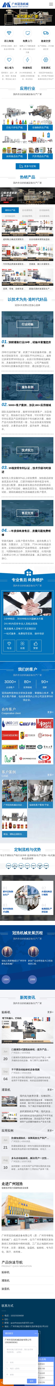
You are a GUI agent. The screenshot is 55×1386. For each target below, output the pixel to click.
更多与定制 (30, 166)
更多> (50, 712)
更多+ (50, 1012)
